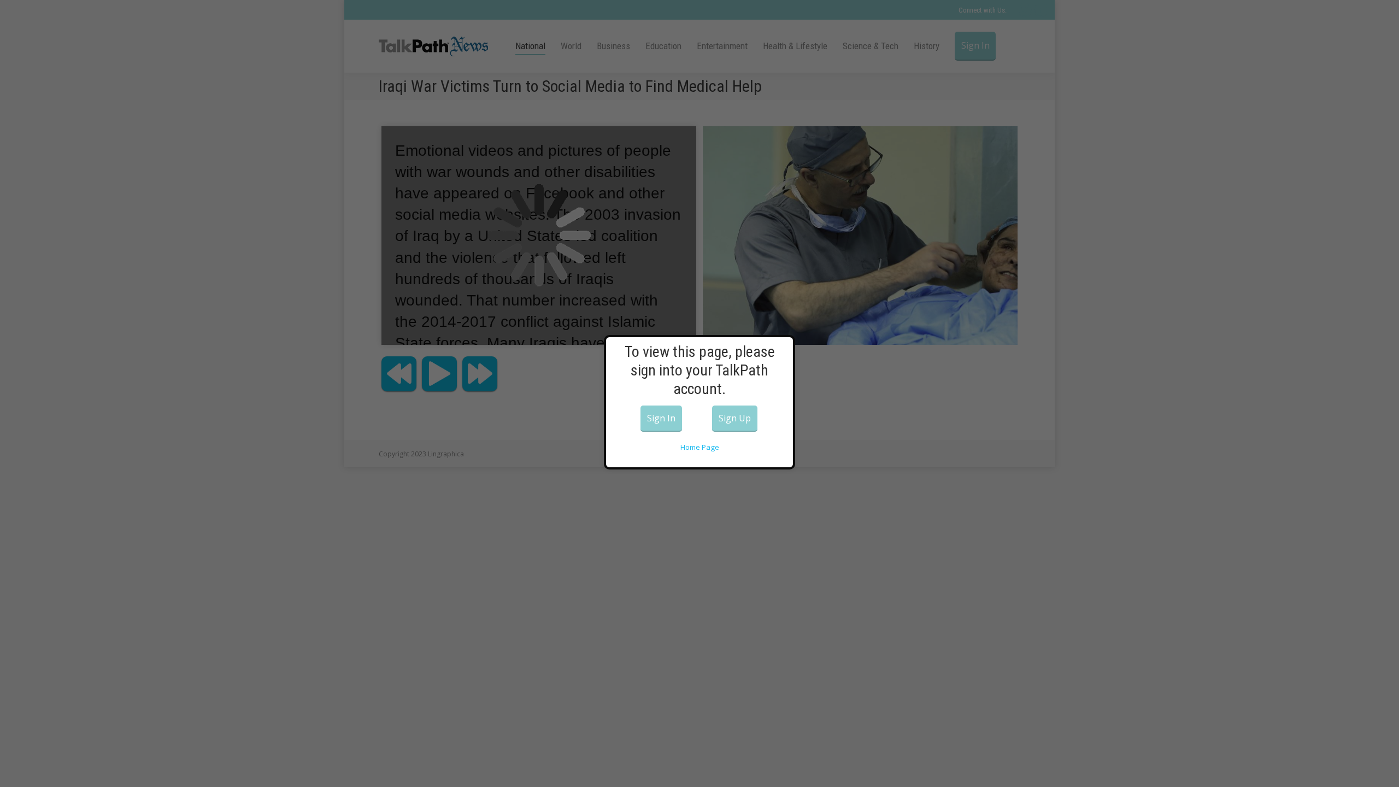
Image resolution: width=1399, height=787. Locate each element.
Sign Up (735, 418)
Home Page (699, 447)
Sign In (661, 418)
